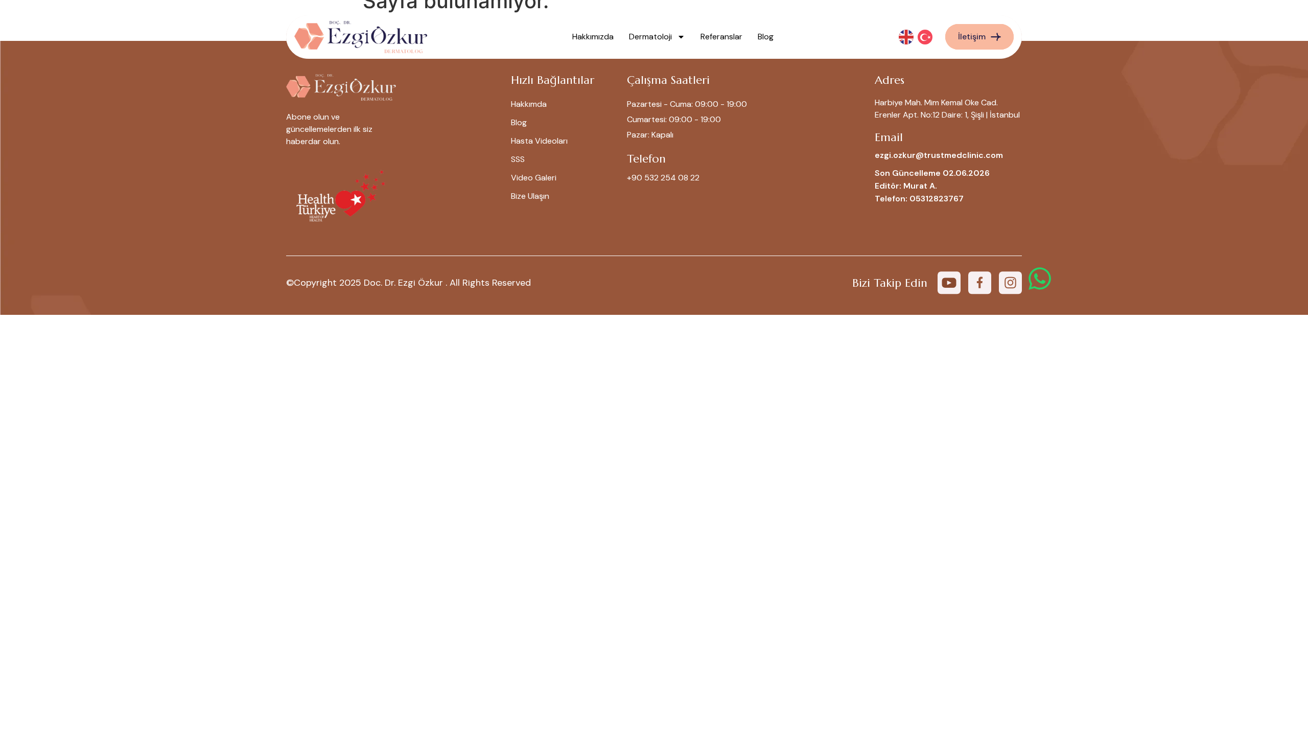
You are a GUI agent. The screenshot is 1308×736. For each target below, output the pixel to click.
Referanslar (721, 36)
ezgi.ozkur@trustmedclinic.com (939, 155)
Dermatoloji (650, 36)
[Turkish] (925, 36)
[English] (906, 36)
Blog (766, 36)
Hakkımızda (593, 36)
